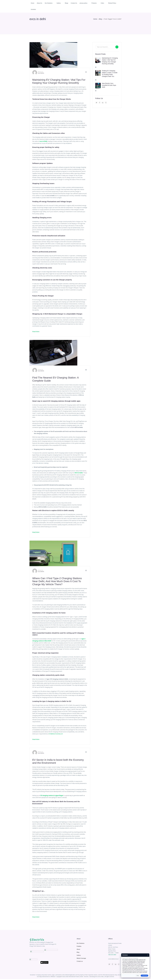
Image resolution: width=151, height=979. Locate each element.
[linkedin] (103, 102)
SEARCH (116, 46)
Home (95, 19)
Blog (100, 19)
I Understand (144, 975)
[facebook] (99, 102)
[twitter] (96, 102)
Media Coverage (81, 958)
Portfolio (79, 946)
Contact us (80, 961)
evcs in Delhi (43, 141)
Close (138, 975)
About (78, 949)
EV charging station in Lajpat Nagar (52, 795)
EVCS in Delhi (79, 473)
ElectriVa (41, 73)
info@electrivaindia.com (56, 734)
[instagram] (106, 102)
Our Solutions (80, 943)
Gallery (79, 955)
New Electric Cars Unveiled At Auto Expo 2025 (109, 85)
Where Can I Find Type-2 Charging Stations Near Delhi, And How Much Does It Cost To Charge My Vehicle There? (57, 581)
